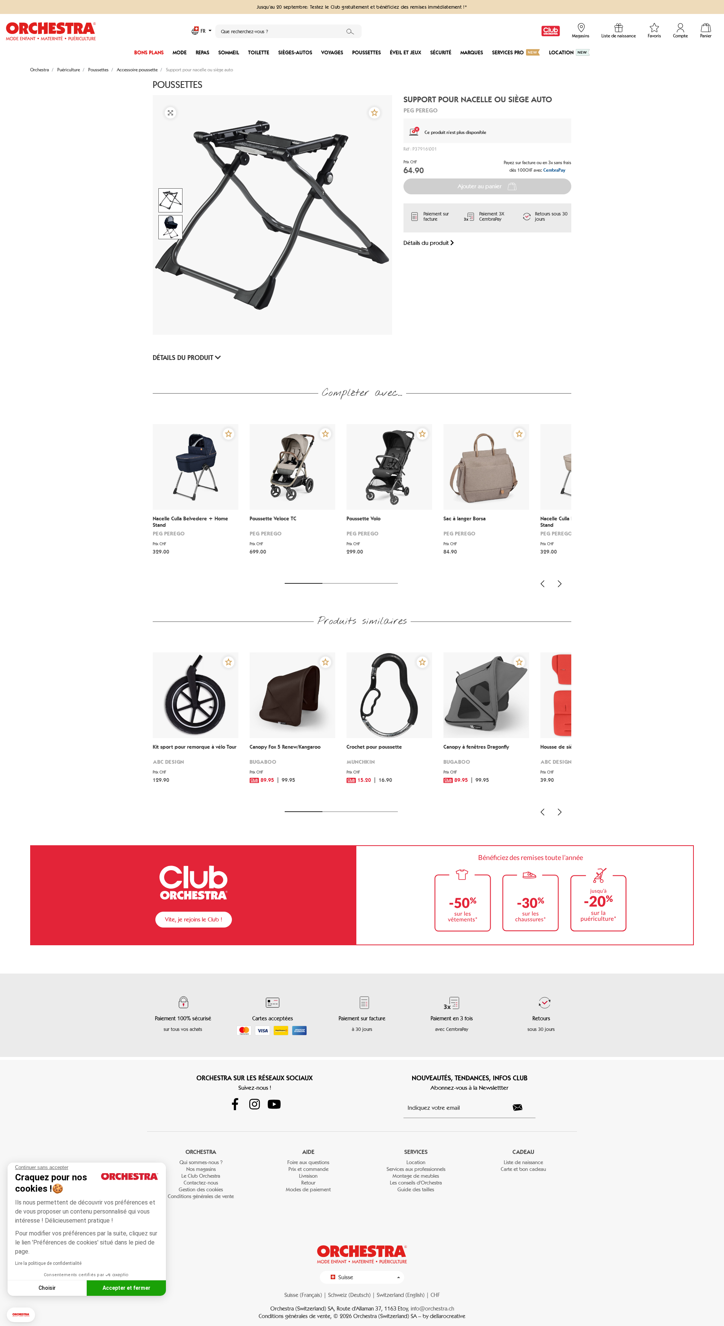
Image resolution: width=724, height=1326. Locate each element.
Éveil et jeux (405, 52)
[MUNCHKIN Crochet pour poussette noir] (389, 695)
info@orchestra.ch (432, 1308)
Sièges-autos (295, 52)
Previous (543, 584)
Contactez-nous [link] (201, 1183)
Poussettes (366, 52)
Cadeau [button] (523, 1151)
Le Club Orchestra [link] (200, 1176)
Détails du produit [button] (184, 358)
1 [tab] (303, 583)
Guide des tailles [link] (415, 1189)
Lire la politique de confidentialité (48, 1263)
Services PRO (508, 52)
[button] (21, 1315)
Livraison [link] (308, 1176)
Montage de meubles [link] (416, 1176)
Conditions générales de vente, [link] (296, 1316)
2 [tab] (341, 583)
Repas (202, 52)
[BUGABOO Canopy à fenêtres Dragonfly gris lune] (486, 695)
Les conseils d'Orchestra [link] (416, 1183)
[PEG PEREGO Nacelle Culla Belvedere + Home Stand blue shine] (195, 467)
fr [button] (204, 31)
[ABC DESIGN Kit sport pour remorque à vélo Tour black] (195, 695)
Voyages (332, 52)
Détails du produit (426, 242)
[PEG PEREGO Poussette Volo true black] (389, 467)
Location (561, 52)
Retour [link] (308, 1183)
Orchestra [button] (201, 1151)
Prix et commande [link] (308, 1169)
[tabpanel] (195, 499)
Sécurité (440, 52)
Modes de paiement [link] (308, 1189)
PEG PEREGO (420, 110)
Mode (180, 52)
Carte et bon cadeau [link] (523, 1169)
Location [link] (415, 1162)
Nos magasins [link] (201, 1169)
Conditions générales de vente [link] (201, 1196)
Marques (471, 52)
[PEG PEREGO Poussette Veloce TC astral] (292, 467)
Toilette (258, 52)
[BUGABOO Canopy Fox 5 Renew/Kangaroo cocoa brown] (292, 695)
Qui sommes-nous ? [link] (200, 1162)
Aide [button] (308, 1151)
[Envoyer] (522, 1107)
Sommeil (228, 52)
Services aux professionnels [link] (416, 1169)
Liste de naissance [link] (523, 1162)
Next (560, 584)
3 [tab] (379, 583)
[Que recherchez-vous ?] (350, 31)
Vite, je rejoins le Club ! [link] (193, 919)
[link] (550, 31)
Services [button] (416, 1151)
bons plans (149, 52)
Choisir (47, 1288)
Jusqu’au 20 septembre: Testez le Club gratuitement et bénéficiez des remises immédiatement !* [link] (362, 7)
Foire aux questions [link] (308, 1162)
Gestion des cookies (201, 1189)
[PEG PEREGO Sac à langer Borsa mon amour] (486, 467)
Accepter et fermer (126, 1288)
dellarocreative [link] (447, 1316)
